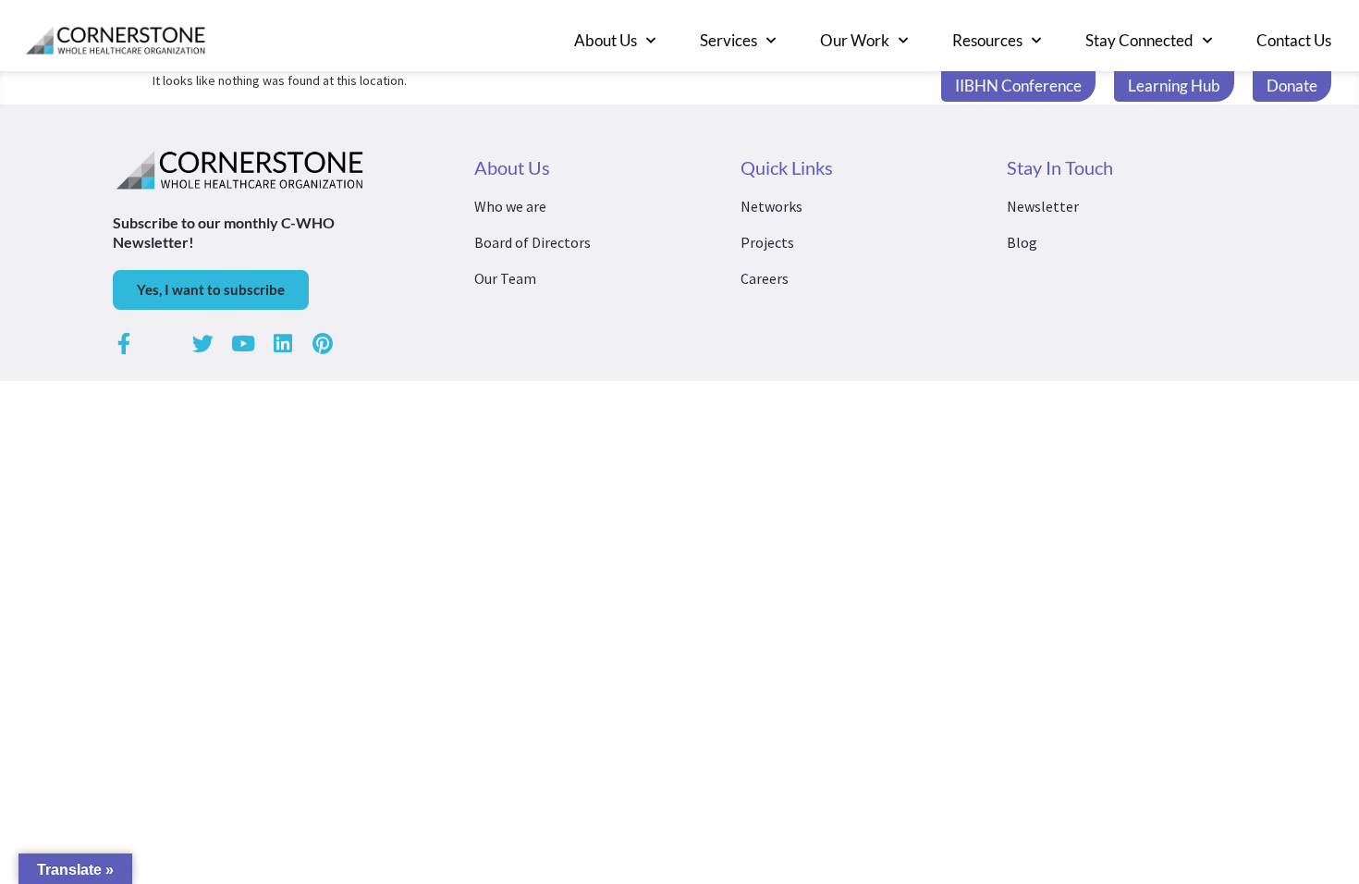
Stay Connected (1139, 40)
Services (728, 40)
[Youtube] (242, 343)
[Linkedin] (282, 343)
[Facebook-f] (123, 343)
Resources (987, 40)
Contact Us (1293, 40)
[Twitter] (203, 343)
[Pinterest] (322, 343)
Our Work (854, 40)
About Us (605, 40)
